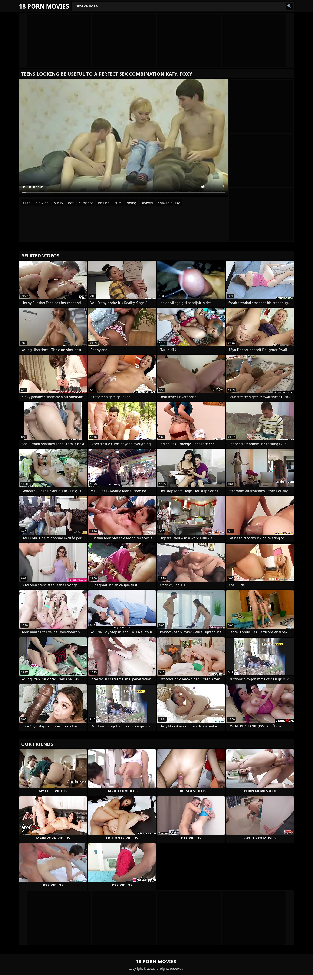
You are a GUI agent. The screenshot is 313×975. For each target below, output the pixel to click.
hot (71, 203)
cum (118, 203)
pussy (58, 203)
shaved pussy (169, 203)
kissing (103, 203)
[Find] (289, 6)
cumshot (86, 203)
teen (26, 203)
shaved (147, 203)
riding (131, 203)
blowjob (42, 203)
